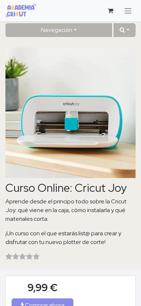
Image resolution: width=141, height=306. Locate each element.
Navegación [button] (56, 30)
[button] (125, 30)
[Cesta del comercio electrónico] (110, 10)
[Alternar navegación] (128, 10)
